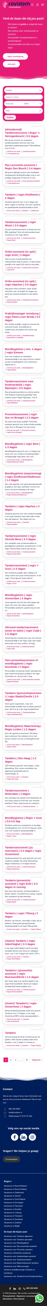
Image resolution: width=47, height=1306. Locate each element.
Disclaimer (7, 1299)
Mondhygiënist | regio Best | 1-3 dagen (22, 445)
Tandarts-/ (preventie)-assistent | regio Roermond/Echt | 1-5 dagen (22, 973)
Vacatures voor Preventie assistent (18, 1250)
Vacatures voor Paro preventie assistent (20, 1246)
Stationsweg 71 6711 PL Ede (20, 1116)
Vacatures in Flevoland (13, 1206)
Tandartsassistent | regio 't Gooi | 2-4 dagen (21, 567)
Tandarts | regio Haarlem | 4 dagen (22, 508)
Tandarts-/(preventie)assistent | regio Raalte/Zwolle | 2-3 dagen (23, 696)
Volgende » (37, 1060)
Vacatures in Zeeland (12, 1223)
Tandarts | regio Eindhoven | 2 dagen (22, 196)
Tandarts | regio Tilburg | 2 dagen (21, 915)
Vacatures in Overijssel (13, 1219)
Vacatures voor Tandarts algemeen (18, 1236)
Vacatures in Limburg (12, 1213)
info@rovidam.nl (15, 1112)
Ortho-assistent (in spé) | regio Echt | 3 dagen (20, 253)
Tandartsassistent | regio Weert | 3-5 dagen (20, 224)
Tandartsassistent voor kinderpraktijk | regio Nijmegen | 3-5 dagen (19, 384)
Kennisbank (19, 1299)
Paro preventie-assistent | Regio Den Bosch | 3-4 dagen (23, 167)
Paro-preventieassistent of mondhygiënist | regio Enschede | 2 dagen (21, 663)
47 (27, 1060)
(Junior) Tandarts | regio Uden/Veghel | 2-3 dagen (20, 942)
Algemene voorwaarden (26, 1296)
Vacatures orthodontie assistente (17, 1253)
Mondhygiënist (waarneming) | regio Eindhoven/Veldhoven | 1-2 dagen (23, 477)
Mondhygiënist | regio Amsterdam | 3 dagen (18, 597)
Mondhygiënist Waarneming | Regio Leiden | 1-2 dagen (23, 728)
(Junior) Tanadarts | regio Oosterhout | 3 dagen (21, 1005)
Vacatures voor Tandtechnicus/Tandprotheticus (23, 1276)
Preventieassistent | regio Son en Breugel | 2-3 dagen (22, 416)
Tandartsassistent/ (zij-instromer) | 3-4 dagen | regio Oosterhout (23, 851)
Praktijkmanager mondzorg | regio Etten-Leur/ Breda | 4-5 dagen (22, 317)
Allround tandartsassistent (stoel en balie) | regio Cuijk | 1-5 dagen (23, 630)
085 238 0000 (14, 1109)
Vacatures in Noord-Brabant (15, 1186)
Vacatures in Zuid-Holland (14, 1199)
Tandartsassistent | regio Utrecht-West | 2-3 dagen (20, 537)
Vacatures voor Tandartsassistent (17, 1260)
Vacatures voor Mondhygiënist (16, 1243)
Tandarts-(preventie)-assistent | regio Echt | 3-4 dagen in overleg (21, 883)
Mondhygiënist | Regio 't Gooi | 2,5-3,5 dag (23, 820)
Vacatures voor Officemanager (16, 1266)
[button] (42, 4)
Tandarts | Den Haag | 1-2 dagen (20, 760)
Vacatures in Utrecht (12, 1196)
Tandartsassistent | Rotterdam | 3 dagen (17, 792)
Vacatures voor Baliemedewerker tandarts (21, 1263)
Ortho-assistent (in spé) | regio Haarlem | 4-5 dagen (21, 283)
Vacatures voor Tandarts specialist (18, 1240)
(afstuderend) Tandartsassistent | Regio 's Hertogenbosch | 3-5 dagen (22, 133)
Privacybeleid (9, 1296)
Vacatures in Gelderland (14, 1192)
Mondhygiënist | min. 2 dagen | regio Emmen (23, 351)
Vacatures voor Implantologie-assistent (20, 1256)
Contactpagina (11, 1159)
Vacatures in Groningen (13, 1202)
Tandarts (10, 1032)
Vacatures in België (12, 1226)
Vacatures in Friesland (13, 1216)
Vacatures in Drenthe (12, 1209)
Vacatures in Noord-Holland (15, 1189)
